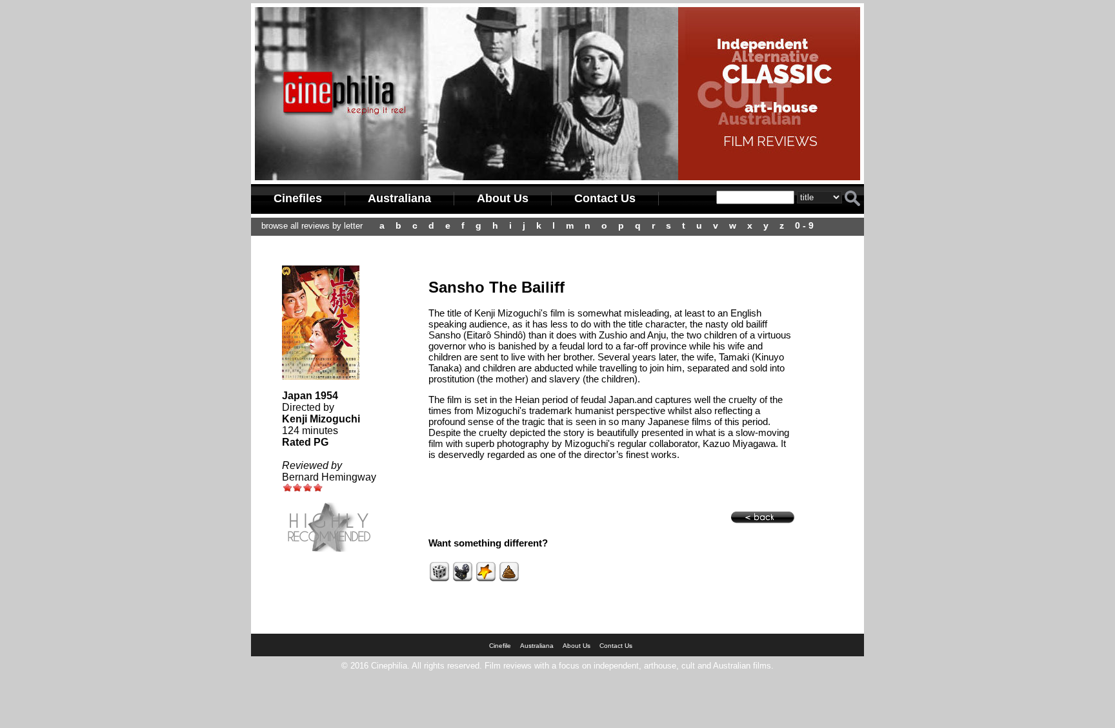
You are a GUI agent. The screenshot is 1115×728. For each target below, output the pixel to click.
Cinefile (500, 645)
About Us (502, 198)
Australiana (399, 198)
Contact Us (605, 198)
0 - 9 (804, 225)
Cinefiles (298, 198)
